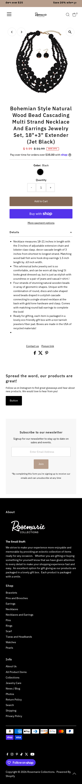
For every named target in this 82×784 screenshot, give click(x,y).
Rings (9, 625)
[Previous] (12, 32)
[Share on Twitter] (40, 354)
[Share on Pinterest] (46, 354)
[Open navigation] (9, 14)
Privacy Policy (14, 716)
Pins (8, 620)
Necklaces (12, 609)
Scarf (9, 631)
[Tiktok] (21, 754)
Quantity (41, 180)
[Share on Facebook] (35, 354)
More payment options (41, 223)
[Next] (21, 32)
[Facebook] (7, 754)
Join (41, 464)
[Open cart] (74, 14)
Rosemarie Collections (41, 772)
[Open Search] (67, 14)
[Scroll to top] (74, 773)
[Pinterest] (17, 754)
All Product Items (16, 672)
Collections (12, 677)
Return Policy (14, 699)
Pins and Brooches (17, 598)
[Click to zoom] (70, 32)
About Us (11, 666)
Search (10, 705)
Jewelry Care (13, 683)
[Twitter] (26, 754)
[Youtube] (32, 754)
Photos (10, 694)
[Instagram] (12, 754)
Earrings (10, 603)
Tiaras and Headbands (19, 636)
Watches (11, 642)
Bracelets (11, 592)
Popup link (47, 346)
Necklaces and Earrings (19, 614)
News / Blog (13, 688)
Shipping (11, 710)
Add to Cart (41, 201)
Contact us (32, 346)
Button (14, 400)
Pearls (9, 647)
